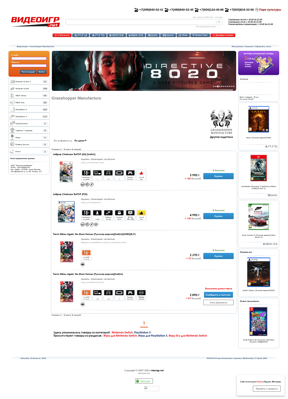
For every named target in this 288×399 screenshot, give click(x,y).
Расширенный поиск (206, 26)
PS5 (98, 35)
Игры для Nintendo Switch (120, 335)
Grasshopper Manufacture (42, 46)
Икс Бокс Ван (116, 35)
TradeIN (183, 35)
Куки (260, 381)
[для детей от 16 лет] (86, 254)
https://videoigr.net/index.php (35, 21)
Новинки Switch (272, 195)
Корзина (249, 46)
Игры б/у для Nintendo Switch (188, 335)
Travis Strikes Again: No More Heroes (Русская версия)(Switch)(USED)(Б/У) (94, 234)
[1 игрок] (97, 214)
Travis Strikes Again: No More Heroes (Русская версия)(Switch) (88, 274)
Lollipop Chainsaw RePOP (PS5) (70, 194)
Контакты (62, 35)
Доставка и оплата (223, 35)
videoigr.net (157, 370)
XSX (136, 35)
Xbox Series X (270, 244)
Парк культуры (270, 9)
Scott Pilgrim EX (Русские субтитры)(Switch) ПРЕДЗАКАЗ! (258, 341)
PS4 (80, 35)
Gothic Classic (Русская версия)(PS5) (259, 290)
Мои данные (237, 46)
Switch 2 (168, 35)
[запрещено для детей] (86, 174)
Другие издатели (221, 136)
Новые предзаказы (249, 301)
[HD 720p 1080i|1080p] (130, 214)
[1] (97, 174)
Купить (218, 176)
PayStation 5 (271, 146)
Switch (153, 35)
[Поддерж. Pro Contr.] (130, 174)
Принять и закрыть (267, 388)
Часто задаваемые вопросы (200, 35)
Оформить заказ (263, 46)
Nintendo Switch (122, 332)
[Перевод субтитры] (141, 294)
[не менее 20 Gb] (119, 214)
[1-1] (108, 174)
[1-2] (97, 294)
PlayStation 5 (142, 332)
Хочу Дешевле (218, 302)
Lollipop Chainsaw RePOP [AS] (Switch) (74, 154)
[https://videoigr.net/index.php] (35, 21)
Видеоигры (22, 46)
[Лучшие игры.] (141, 174)
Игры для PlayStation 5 (152, 335)
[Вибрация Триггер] (108, 214)
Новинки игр (246, 252)
